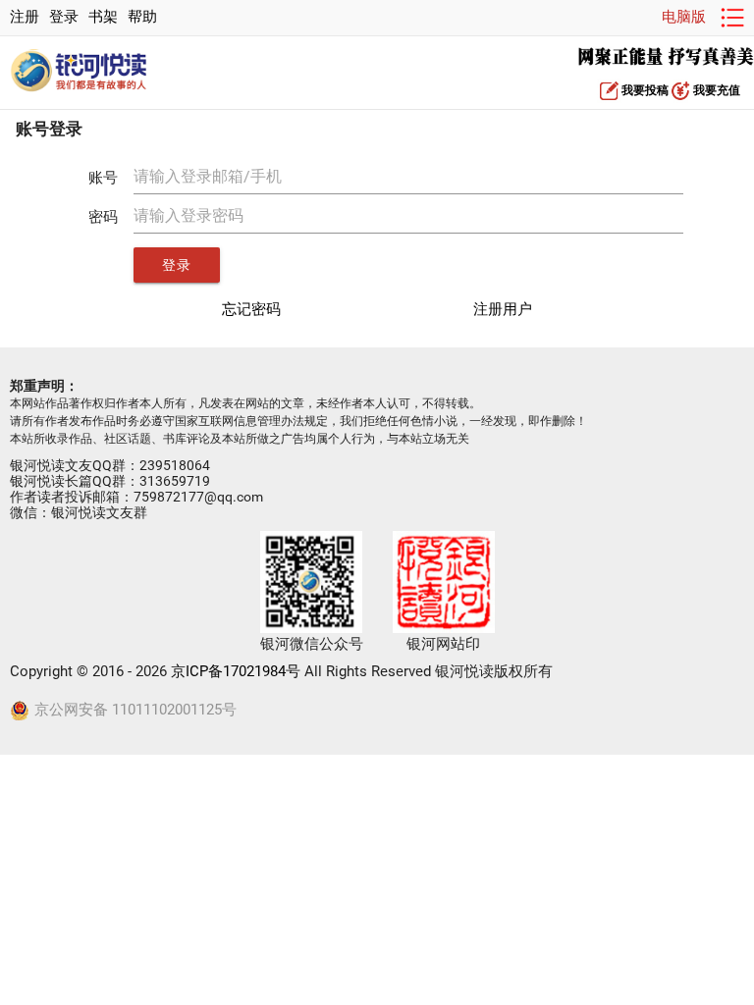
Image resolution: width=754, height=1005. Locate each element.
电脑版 (684, 17)
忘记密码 (251, 309)
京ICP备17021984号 (235, 671)
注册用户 (502, 309)
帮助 (142, 17)
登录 (64, 17)
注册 (24, 17)
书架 (103, 17)
